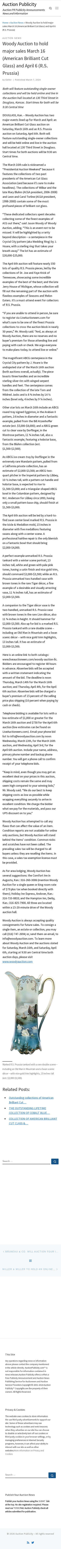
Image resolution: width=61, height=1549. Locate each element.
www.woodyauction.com (17, 961)
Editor (9, 80)
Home (5, 22)
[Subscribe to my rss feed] (28, 1543)
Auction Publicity (24, 1533)
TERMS (17, 1508)
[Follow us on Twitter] (32, 1543)
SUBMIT (42, 1501)
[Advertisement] (30, 1201)
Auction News (17, 22)
